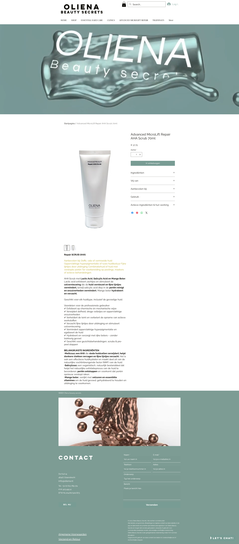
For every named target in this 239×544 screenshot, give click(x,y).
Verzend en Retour (69, 539)
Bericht (127, 484)
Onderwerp (129, 474)
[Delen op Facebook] (132, 212)
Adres (155, 465)
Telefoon (127, 465)
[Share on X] (146, 212)
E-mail (156, 455)
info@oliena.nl (66, 481)
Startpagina (69, 123)
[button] (124, 4)
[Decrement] (132, 154)
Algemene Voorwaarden (73, 534)
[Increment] (140, 154)
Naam (126, 455)
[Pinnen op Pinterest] (137, 212)
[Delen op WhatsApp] (141, 212)
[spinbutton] (136, 154)
